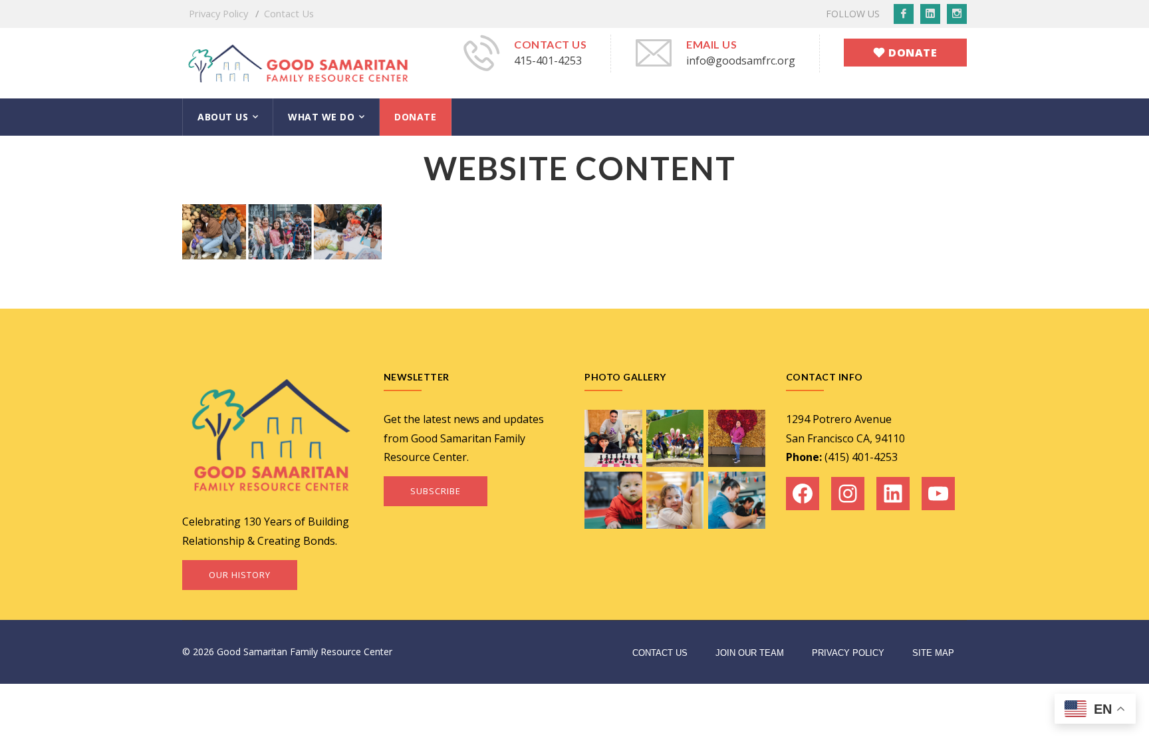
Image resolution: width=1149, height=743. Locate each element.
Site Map (933, 653)
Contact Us (289, 13)
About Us (222, 116)
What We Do (321, 116)
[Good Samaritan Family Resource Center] (298, 62)
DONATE (415, 116)
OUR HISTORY (240, 575)
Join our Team (749, 653)
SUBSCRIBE (435, 491)
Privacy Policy (218, 13)
